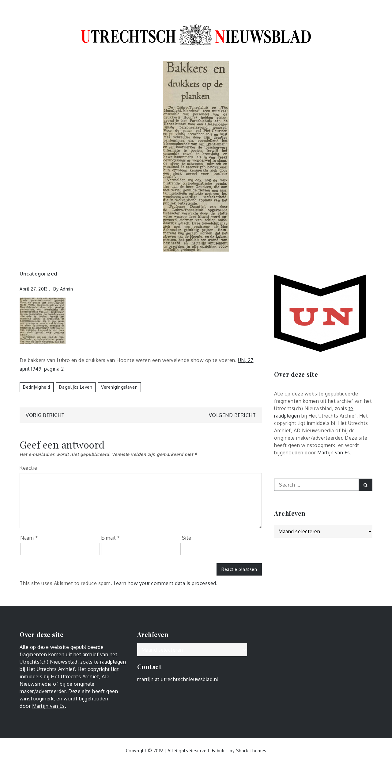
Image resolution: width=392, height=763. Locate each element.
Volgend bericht (232, 415)
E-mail (110, 538)
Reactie (28, 468)
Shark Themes (251, 750)
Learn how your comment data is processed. (166, 583)
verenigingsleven (119, 387)
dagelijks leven (75, 387)
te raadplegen (110, 662)
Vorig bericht (45, 415)
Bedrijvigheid (36, 387)
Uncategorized (38, 274)
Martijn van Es (333, 452)
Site (186, 538)
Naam (29, 538)
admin (66, 288)
